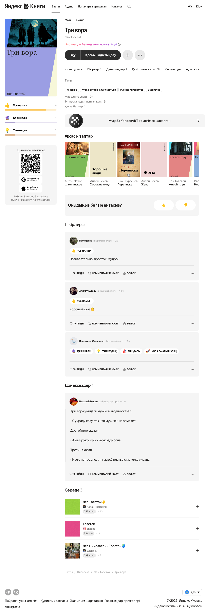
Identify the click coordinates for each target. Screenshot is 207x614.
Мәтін (68, 20)
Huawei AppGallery (21, 199)
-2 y (116, 240)
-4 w (123, 401)
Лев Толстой (73, 37)
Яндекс (159, 606)
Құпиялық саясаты (54, 601)
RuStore (18, 196)
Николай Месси (88, 401)
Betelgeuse (85, 240)
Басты (56, 6)
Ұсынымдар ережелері (122, 601)
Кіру (199, 6)
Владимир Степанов (91, 341)
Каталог (116, 6)
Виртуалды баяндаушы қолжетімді (91, 44)
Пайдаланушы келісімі (21, 601)
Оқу (73, 55)
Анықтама (12, 607)
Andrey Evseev (87, 291)
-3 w (128, 341)
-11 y (121, 291)
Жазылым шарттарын (86, 601)
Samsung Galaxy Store (36, 196)
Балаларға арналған (92, 6)
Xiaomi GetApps (42, 199)
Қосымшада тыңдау (100, 55)
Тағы (68, 80)
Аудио (69, 6)
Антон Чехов (73, 181)
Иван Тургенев (127, 181)
